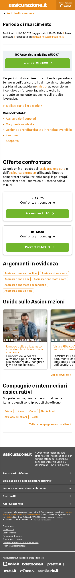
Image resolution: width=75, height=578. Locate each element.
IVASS (9, 517)
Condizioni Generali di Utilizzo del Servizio (20, 542)
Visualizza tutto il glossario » (22, 106)
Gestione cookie (9, 533)
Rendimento (14, 135)
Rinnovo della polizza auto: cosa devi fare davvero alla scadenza (24, 349)
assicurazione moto (22, 172)
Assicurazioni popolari (21, 118)
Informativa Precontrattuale (14, 546)
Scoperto (12, 141)
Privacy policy (8, 526)
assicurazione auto (53, 168)
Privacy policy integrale (12, 539)
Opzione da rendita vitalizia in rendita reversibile (39, 130)
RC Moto (37, 232)
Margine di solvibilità (20, 124)
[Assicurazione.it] (27, 7)
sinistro (41, 86)
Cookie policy (8, 529)
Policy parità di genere (12, 536)
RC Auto (37, 198)
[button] (4, 5)
